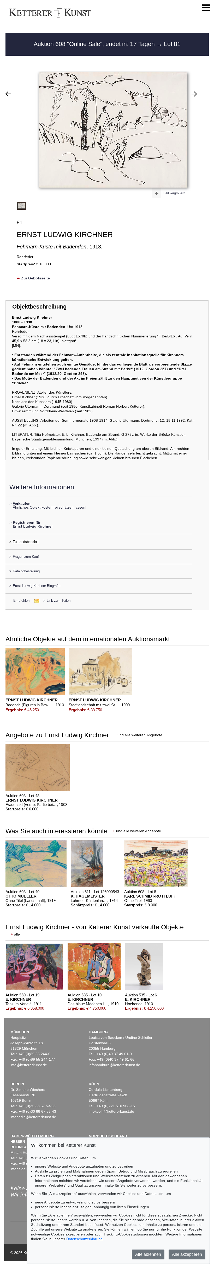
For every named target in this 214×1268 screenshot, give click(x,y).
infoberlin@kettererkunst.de (33, 1117)
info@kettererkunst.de (28, 1065)
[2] (194, 94)
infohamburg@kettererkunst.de (114, 1065)
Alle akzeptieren (187, 1254)
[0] (8, 94)
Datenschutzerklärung (84, 1239)
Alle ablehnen (148, 1254)
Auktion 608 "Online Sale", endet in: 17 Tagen (95, 44)
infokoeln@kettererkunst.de (111, 1111)
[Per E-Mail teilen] (35, 601)
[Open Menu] (206, 7)
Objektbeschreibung (39, 306)
